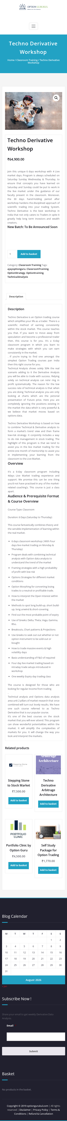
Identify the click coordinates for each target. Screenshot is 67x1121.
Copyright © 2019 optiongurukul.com (27, 1105)
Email (11, 1025)
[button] (56, 98)
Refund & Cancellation (41, 1113)
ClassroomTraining (38, 269)
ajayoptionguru (16, 269)
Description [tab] (16, 296)
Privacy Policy (40, 1109)
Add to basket (29, 254)
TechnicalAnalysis (17, 276)
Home (10, 60)
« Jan (4, 986)
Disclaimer (25, 1109)
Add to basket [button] (18, 800)
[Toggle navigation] (33, 26)
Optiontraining (35, 273)
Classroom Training (27, 60)
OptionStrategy (16, 273)
